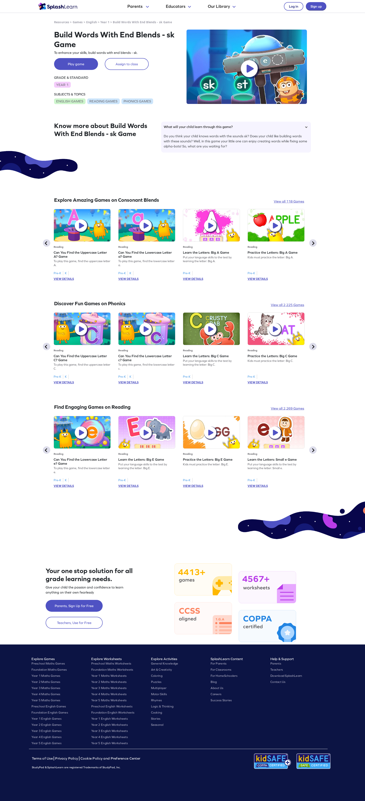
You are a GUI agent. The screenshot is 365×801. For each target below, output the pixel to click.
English (91, 22)
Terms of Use (43, 758)
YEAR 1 (62, 85)
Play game (76, 64)
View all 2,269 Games (287, 408)
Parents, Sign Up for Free (74, 606)
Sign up (316, 6)
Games (78, 22)
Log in (293, 6)
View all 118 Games (289, 201)
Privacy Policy (66, 758)
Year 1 (104, 22)
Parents (135, 6)
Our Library (219, 6)
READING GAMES (103, 101)
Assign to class (127, 64)
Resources (61, 22)
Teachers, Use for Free (74, 623)
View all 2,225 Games (287, 305)
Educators (175, 6)
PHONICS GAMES (137, 101)
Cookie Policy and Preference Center (110, 758)
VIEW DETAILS (64, 279)
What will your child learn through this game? (198, 127)
